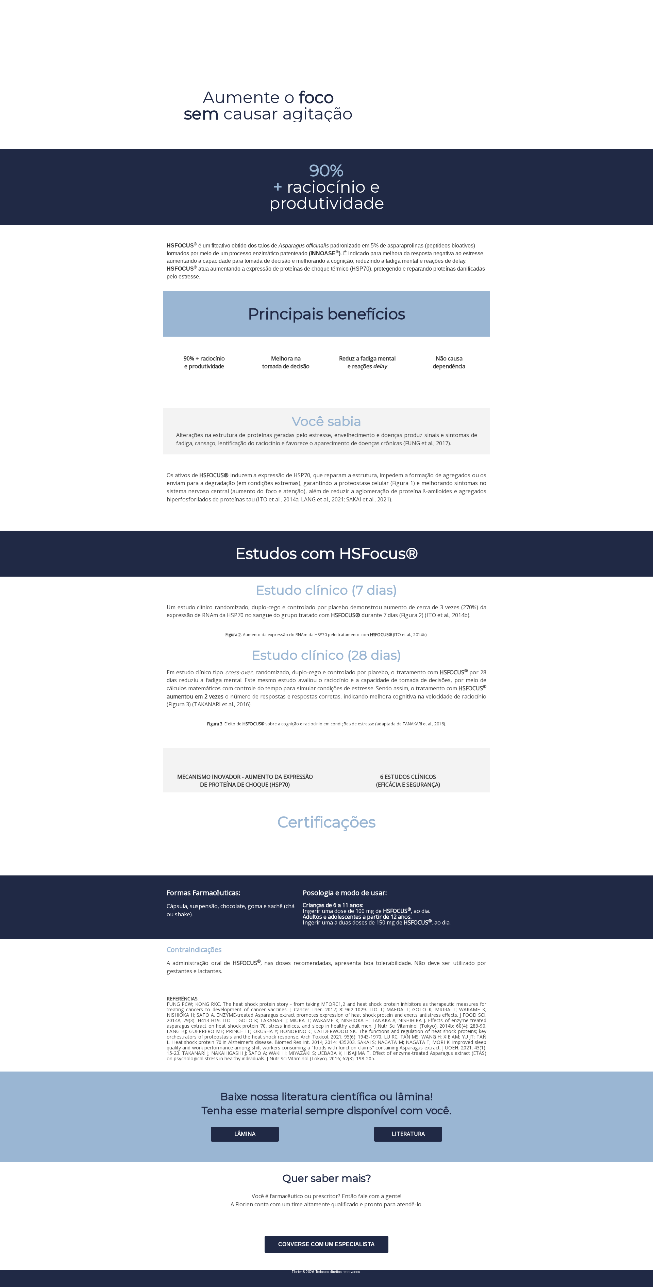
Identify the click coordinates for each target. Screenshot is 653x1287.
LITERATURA (408, 1134)
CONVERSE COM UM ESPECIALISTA (326, 1244)
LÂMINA (244, 1134)
